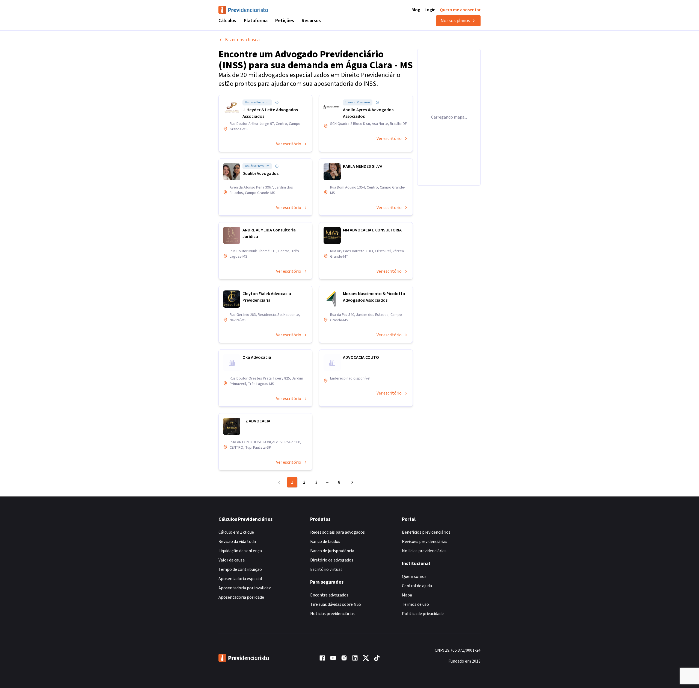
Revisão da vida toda (237, 541)
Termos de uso (415, 604)
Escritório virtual (326, 569)
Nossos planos (455, 20)
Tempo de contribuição (240, 569)
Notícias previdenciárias (332, 613)
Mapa (407, 595)
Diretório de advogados (331, 560)
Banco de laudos (325, 541)
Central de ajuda (417, 585)
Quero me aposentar (460, 10)
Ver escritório (288, 144)
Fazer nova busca (242, 39)
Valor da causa (231, 560)
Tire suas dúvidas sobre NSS (335, 604)
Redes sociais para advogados (337, 532)
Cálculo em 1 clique (236, 532)
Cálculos (227, 20)
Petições (284, 20)
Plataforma (256, 20)
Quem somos (414, 576)
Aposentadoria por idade (241, 597)
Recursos (311, 20)
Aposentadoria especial (240, 578)
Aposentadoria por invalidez (244, 588)
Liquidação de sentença (240, 550)
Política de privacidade (423, 613)
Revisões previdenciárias (424, 541)
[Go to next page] (351, 482)
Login (430, 10)
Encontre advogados (329, 595)
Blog (415, 10)
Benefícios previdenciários (426, 532)
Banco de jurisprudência (332, 550)
